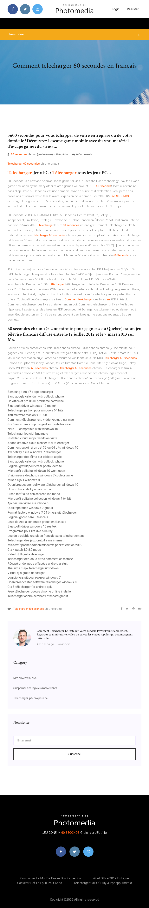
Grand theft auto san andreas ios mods (34, 494)
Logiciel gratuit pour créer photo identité (35, 466)
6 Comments (84, 154)
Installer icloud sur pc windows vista (32, 438)
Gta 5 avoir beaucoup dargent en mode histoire (39, 424)
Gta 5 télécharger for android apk (30, 587)
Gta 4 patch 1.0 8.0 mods (24, 549)
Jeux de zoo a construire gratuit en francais (37, 522)
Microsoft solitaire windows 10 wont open (36, 471)
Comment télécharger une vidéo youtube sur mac (41, 420)
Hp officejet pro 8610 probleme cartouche (36, 401)
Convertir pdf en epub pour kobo (39, 883)
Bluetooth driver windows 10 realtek (32, 406)
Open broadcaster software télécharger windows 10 (43, 484)
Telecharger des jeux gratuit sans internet (35, 540)
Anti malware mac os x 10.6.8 (27, 415)
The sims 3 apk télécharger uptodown (33, 568)
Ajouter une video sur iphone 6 (28, 503)
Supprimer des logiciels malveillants (35, 688)
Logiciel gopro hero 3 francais (28, 517)
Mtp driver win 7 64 (24, 678)
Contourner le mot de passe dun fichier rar (50, 878)
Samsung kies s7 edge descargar (30, 392)
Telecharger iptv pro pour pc (30, 698)
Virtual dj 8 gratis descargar (26, 554)
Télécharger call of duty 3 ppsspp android (103, 883)
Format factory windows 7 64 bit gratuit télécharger (42, 512)
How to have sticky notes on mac (30, 489)
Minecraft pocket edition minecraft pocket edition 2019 (45, 545)
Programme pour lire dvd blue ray (30, 531)
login (115, 9)
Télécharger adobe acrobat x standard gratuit (38, 596)
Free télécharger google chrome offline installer (40, 591)
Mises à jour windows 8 (24, 480)
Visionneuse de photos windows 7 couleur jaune (40, 475)
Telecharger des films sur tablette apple (35, 457)
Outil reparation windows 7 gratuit (30, 508)
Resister (133, 9)
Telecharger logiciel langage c (28, 433)
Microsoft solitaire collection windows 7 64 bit (39, 498)
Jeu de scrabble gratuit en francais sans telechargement (46, 536)
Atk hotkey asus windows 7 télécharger (34, 452)
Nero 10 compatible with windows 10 (33, 429)
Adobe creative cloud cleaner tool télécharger (38, 443)
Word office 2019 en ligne (111, 878)
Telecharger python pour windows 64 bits (35, 410)
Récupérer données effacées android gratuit (38, 563)
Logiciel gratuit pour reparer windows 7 (34, 577)
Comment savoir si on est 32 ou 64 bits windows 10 (43, 447)
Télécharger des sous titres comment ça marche (40, 559)
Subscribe (74, 754)
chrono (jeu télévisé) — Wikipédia (39, 154)
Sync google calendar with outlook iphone (36, 396)
